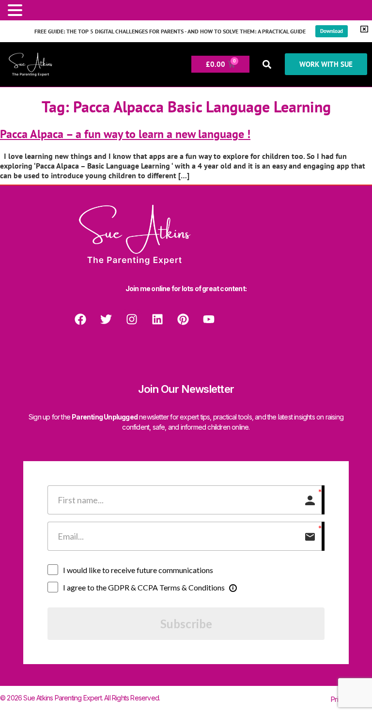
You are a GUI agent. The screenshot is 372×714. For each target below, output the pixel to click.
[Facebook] (80, 319)
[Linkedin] (157, 319)
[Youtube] (208, 319)
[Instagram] (131, 319)
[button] (267, 64)
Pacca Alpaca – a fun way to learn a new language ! (125, 133)
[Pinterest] (183, 319)
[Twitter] (106, 319)
